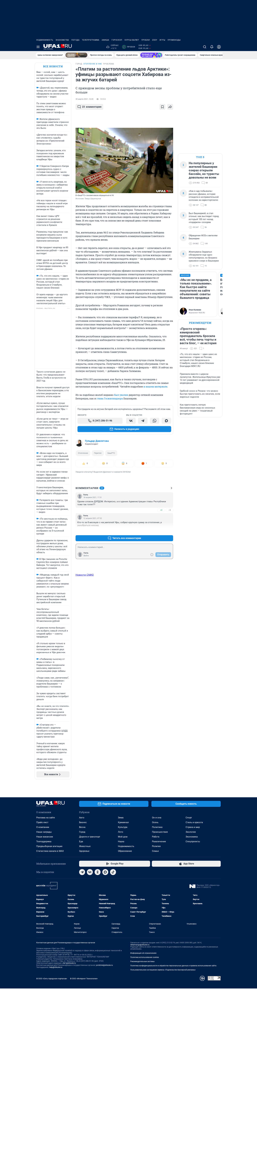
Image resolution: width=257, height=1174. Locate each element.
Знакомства (62, 40)
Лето (120, 832)
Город (82, 832)
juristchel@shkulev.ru (104, 965)
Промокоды (174, 40)
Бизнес (83, 822)
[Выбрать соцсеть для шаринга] (170, 107)
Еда (81, 841)
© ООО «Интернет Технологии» (84, 978)
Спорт (189, 817)
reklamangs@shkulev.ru (139, 945)
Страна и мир (193, 827)
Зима (120, 817)
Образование (125, 851)
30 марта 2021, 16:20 (84, 99)
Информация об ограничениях (143, 953)
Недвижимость (44, 40)
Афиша (105, 40)
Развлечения (159, 841)
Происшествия (160, 832)
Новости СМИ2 (85, 574)
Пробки (145, 40)
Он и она (156, 817)
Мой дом (122, 836)
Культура (122, 827)
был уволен (121, 394)
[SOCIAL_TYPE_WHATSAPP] (154, 421)
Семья (155, 851)
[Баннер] (76, 55)
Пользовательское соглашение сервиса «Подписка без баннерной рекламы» (163, 970)
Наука (121, 841)
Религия (156, 846)
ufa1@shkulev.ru (69, 963)
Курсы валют (132, 40)
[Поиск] (204, 47)
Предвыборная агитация (49, 846)
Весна (82, 827)
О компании (42, 827)
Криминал (123, 822)
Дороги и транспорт (89, 836)
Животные (85, 846)
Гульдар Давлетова (97, 440)
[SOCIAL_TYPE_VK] (131, 421)
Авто (81, 817)
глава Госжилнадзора (110, 398)
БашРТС (111, 453)
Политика (157, 827)
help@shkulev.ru (55, 967)
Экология (191, 832)
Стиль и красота (194, 822)
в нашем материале (155, 386)
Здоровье (84, 851)
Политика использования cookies (144, 957)
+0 (161, 510)
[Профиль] (218, 47)
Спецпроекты (193, 841)
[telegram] (82, 872)
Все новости (53, 66)
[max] (105, 872)
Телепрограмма (90, 40)
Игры (162, 40)
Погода (75, 40)
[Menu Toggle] (38, 47)
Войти (86, 556)
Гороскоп (117, 40)
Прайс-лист (42, 822)
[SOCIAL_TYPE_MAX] (166, 421)
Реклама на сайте (45, 817)
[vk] (90, 872)
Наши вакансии (44, 836)
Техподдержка (43, 841)
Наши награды (44, 832)
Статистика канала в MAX (50, 851)
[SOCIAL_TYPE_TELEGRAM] (143, 421)
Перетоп (98, 453)
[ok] (98, 872)
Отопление (83, 453)
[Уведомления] (211, 47)
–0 (169, 510)
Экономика (192, 836)
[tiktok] (113, 872)
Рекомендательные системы (142, 961)
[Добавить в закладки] (162, 107)
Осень (155, 822)
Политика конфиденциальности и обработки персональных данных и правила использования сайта (173, 966)
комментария (91, 106)
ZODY (154, 40)
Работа (155, 836)
